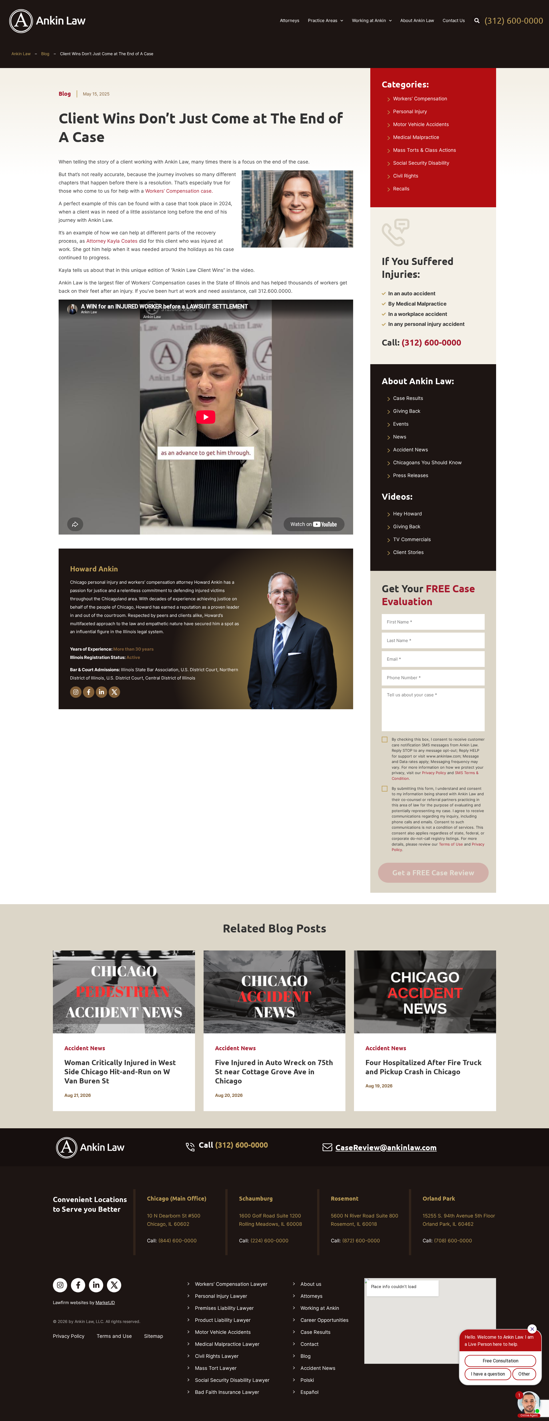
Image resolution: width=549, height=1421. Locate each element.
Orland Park (439, 1198)
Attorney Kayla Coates (112, 241)
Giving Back (406, 411)
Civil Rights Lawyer (216, 1356)
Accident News (410, 450)
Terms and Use (114, 1336)
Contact (310, 1344)
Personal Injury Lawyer (221, 1296)
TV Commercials (412, 539)
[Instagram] (75, 692)
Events (401, 424)
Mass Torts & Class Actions (424, 150)
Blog (45, 53)
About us (311, 1284)
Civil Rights (405, 176)
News (399, 437)
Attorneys (289, 20)
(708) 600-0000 (453, 1240)
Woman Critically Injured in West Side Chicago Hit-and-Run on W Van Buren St (120, 1071)
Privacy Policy (434, 772)
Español (310, 1392)
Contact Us (454, 20)
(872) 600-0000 (361, 1240)
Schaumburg (256, 1198)
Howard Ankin (94, 569)
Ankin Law (21, 53)
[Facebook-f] (88, 692)
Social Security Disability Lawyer (232, 1380)
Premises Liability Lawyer (224, 1308)
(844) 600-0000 (177, 1240)
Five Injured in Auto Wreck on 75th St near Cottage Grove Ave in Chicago (274, 1071)
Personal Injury (410, 111)
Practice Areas (322, 20)
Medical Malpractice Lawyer (227, 1344)
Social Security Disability (421, 163)
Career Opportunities (325, 1320)
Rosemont (345, 1198)
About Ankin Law (417, 20)
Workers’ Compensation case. (179, 191)
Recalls (401, 189)
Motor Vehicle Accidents (421, 124)
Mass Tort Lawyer (215, 1368)
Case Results (408, 398)
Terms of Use (451, 844)
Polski (307, 1380)
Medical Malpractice (416, 137)
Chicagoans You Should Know (427, 462)
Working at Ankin (369, 20)
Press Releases (410, 475)
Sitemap (153, 1336)
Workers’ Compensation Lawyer (231, 1284)
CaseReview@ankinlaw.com (386, 1147)
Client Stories (408, 552)
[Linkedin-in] (101, 692)
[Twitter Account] (114, 1285)
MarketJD (105, 1302)
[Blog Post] (124, 991)
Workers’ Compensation (420, 98)
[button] (477, 20)
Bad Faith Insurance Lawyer (227, 1392)
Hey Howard (407, 514)
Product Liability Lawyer (222, 1320)
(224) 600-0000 (269, 1240)
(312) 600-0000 (513, 20)
